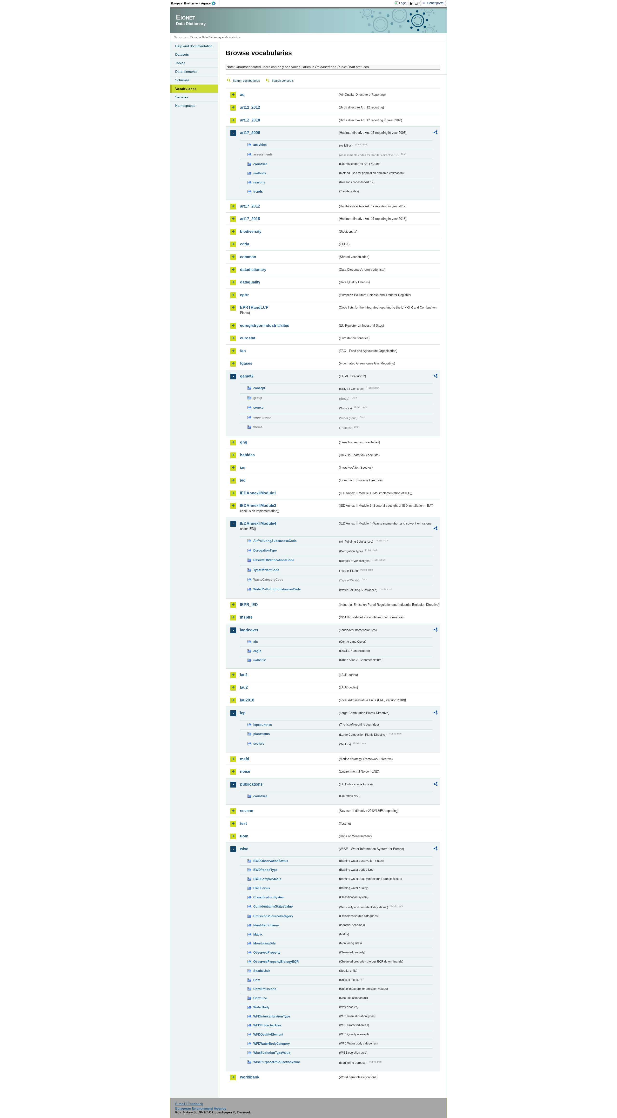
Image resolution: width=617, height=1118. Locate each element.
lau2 (244, 687)
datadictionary (253, 270)
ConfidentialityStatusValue (273, 906)
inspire (246, 617)
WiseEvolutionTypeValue (271, 1053)
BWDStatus (261, 888)
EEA (195, 3)
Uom (256, 980)
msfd (244, 759)
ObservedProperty (266, 952)
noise (245, 771)
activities (260, 145)
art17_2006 (250, 133)
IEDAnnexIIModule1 (258, 493)
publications (251, 784)
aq (242, 95)
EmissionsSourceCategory (273, 916)
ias (242, 467)
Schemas (182, 80)
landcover (249, 630)
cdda (244, 244)
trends (258, 191)
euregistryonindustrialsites (264, 325)
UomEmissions (264, 989)
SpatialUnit (261, 971)
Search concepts (283, 80)
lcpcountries (262, 725)
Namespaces (185, 106)
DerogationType (265, 550)
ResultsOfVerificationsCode (273, 560)
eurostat (247, 338)
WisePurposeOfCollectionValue (276, 1062)
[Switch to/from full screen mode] (418, 3)
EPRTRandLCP (254, 307)
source (258, 407)
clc (255, 642)
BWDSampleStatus (267, 879)
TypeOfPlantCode (266, 570)
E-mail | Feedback (189, 1104)
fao (243, 351)
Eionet (194, 37)
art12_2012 (250, 107)
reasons (259, 182)
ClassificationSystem (269, 897)
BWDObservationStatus (270, 861)
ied (243, 480)
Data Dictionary (211, 37)
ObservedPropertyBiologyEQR (276, 961)
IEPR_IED (249, 605)
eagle (257, 651)
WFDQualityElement (268, 1034)
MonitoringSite (264, 943)
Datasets (182, 54)
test (243, 824)
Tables (180, 63)
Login (403, 3)
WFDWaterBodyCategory (271, 1043)
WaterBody (261, 1007)
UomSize (260, 998)
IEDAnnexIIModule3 (258, 506)
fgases (246, 363)
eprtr (244, 295)
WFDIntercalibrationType (271, 1016)
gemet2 (247, 376)
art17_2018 (250, 219)
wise (244, 849)
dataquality (250, 282)
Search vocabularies (246, 80)
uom (244, 836)
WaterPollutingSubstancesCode (277, 589)
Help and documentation (194, 46)
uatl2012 (259, 660)
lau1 (244, 675)
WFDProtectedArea (267, 1025)
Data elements (186, 72)
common (248, 257)
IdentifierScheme (266, 925)
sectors (258, 743)
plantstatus (261, 734)
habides (247, 455)
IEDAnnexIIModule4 (258, 523)
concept (259, 388)
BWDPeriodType (265, 870)
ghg (243, 442)
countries (260, 164)
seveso (246, 811)
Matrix (257, 934)
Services (181, 97)
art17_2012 (250, 206)
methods (259, 173)
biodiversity (251, 231)
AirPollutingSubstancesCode (274, 541)
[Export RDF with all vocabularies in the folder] (435, 133)
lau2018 (247, 700)
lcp (243, 713)
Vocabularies (185, 89)
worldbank (249, 1077)
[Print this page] (411, 3)
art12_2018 (250, 120)
